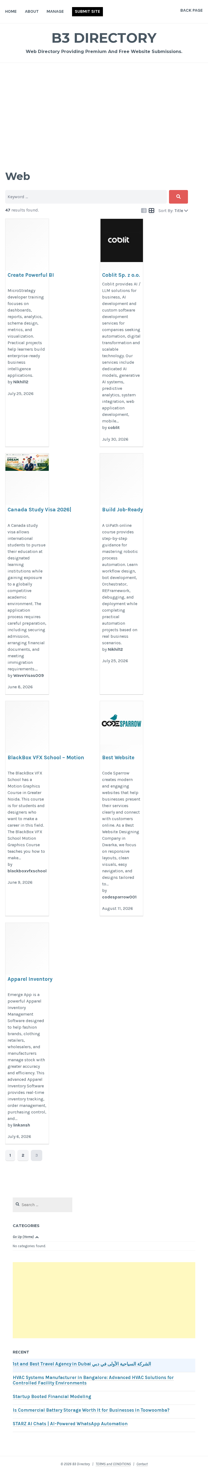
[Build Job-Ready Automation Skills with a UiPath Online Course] (121, 574)
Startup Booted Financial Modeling (52, 1396)
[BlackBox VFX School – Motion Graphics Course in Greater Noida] (26, 808)
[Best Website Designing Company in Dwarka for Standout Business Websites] (121, 808)
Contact (142, 1464)
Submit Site (87, 11)
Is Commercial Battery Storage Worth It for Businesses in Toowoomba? (91, 1410)
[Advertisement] (104, 110)
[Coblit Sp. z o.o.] (121, 333)
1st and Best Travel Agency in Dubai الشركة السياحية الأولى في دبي (82, 1364)
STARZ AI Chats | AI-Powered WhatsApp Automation (70, 1423)
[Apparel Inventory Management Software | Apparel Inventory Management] (26, 1033)
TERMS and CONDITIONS (113, 1464)
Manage (55, 11)
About (32, 11)
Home (11, 11)
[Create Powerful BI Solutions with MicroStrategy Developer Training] (26, 333)
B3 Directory (104, 38)
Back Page (191, 10)
